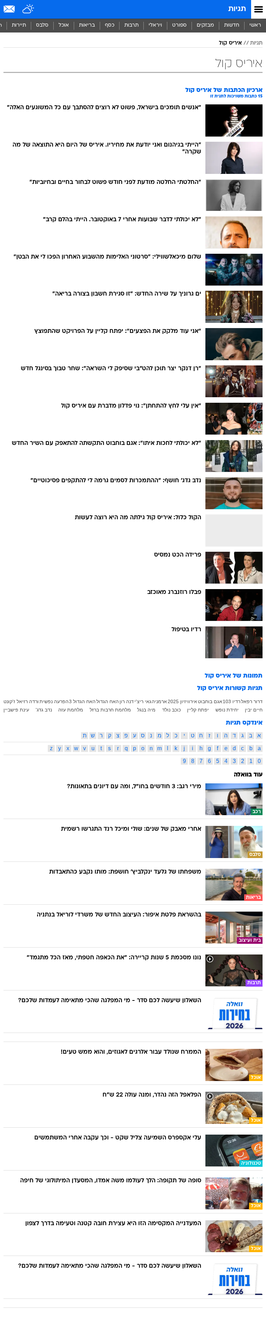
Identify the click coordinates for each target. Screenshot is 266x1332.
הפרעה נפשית (54, 701)
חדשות (231, 25)
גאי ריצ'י (142, 701)
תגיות (237, 9)
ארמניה (159, 701)
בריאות (87, 25)
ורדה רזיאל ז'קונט (21, 701)
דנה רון (126, 701)
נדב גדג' (44, 709)
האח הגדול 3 (82, 701)
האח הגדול (107, 701)
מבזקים (205, 25)
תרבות (131, 25)
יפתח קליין (198, 709)
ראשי (255, 25)
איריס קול (230, 43)
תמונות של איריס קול (234, 676)
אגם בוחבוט (210, 701)
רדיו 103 (231, 701)
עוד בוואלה (248, 775)
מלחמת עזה (70, 709)
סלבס (42, 25)
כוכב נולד (171, 709)
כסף (109, 25)
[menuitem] (231, 25)
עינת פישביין (16, 709)
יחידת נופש (227, 709)
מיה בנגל (146, 709)
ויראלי (155, 25)
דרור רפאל (252, 701)
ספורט (179, 25)
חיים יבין (254, 709)
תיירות (19, 25)
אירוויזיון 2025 (182, 701)
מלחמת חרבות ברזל (110, 709)
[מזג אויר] (29, 9)
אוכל (64, 25)
